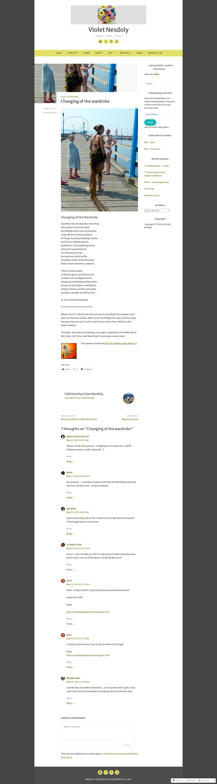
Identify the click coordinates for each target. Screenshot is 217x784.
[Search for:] (160, 83)
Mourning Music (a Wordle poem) (79, 418)
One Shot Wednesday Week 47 (120, 343)
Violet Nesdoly (108, 29)
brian (69, 472)
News (140, 53)
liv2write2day (74, 545)
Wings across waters (77, 436)
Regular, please (129, 418)
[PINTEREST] (111, 772)
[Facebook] (100, 41)
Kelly (69, 581)
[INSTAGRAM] (117, 772)
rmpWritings (73, 678)
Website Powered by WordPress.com (108, 779)
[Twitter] (106, 41)
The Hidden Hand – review (156, 166)
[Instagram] (116, 41)
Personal (73, 97)
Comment (127, 745)
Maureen (71, 509)
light (64, 97)
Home (87, 53)
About (99, 53)
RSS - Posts (149, 142)
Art (110, 53)
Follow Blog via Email (160, 93)
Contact (73, 53)
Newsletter (155, 53)
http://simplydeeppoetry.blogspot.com (88, 612)
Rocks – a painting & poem (156, 182)
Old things (149, 188)
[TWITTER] (105, 772)
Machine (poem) (152, 195)
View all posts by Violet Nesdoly (79, 398)
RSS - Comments (152, 149)
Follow (150, 122)
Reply (69, 461)
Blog (59, 53)
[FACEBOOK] (100, 772)
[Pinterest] (111, 41)
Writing (124, 53)
